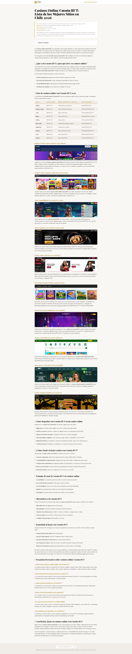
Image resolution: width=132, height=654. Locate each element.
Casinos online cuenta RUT (90, 2)
